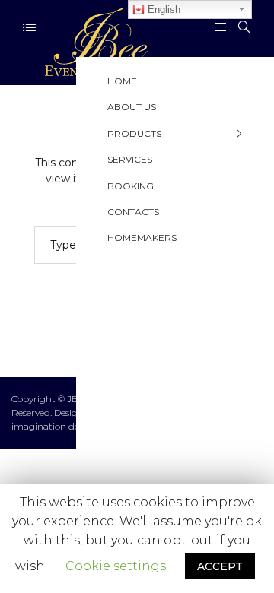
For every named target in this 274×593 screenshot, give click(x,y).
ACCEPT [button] (220, 566)
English (162, 9)
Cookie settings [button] (115, 566)
